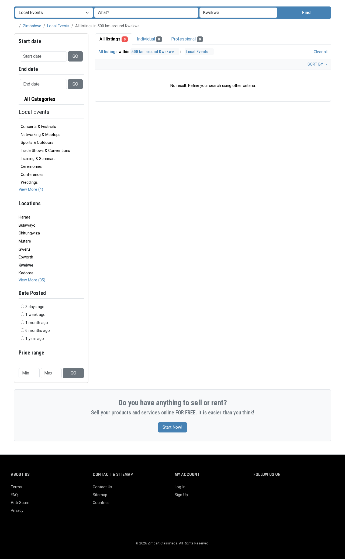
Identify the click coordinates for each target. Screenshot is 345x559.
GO (75, 56)
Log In (180, 487)
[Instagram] (272, 489)
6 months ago (37, 330)
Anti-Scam (20, 502)
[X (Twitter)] (264, 489)
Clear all (320, 52)
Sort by (316, 64)
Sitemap (100, 495)
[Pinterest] (288, 489)
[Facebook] (256, 489)
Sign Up (181, 495)
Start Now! (172, 427)
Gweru (24, 249)
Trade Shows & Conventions (45, 150)
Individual (148, 39)
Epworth (26, 257)
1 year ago (34, 338)
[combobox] (238, 13)
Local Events (58, 26)
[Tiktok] (295, 489)
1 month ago (36, 323)
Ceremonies (31, 166)
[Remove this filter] (82, 99)
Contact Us (102, 487)
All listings (112, 39)
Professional (186, 39)
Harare (24, 217)
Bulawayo (27, 225)
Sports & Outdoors (37, 142)
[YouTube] (303, 489)
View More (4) (31, 189)
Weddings (29, 182)
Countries (101, 502)
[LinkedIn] (280, 489)
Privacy (17, 510)
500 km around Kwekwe (153, 51)
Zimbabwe (32, 26)
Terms (16, 487)
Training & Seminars (38, 158)
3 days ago (34, 307)
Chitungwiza (29, 233)
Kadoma (26, 273)
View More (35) (32, 280)
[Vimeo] (311, 489)
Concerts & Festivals (38, 126)
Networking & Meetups (40, 134)
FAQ (14, 495)
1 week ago (35, 314)
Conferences (32, 174)
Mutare (25, 241)
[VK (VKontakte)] (319, 489)
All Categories (39, 99)
